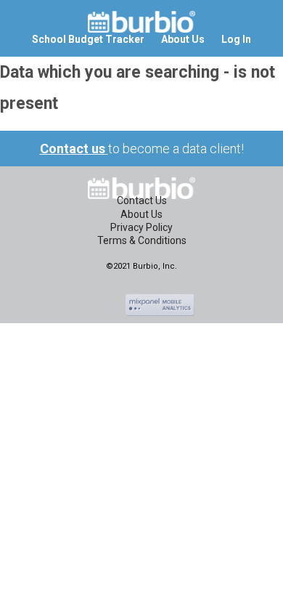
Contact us (74, 148)
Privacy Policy (141, 227)
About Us (141, 214)
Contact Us (142, 200)
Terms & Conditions (141, 240)
